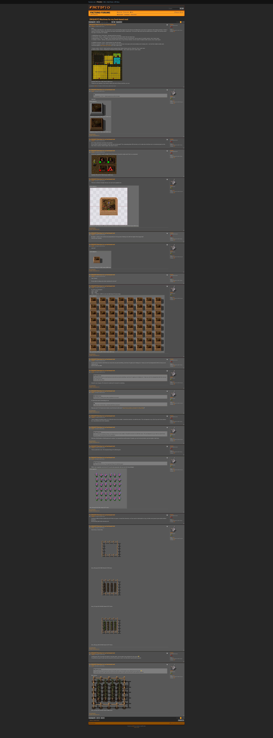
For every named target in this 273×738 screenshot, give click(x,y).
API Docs (116, 2)
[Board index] (100, 7)
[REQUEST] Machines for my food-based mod (109, 19)
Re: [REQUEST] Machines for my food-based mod (102, 89)
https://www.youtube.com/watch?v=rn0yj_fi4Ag (133, 408)
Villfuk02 (171, 24)
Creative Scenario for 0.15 (94, 135)
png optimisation (92, 134)
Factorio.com (91, 2)
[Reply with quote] (167, 25)
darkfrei (171, 96)
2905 (173, 190)
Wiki (104, 2)
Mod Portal (110, 2)
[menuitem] (126, 12)
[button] (184, 22)
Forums (99, 2)
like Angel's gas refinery (106, 45)
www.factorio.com (94, 14)
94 (173, 29)
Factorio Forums (100, 12)
